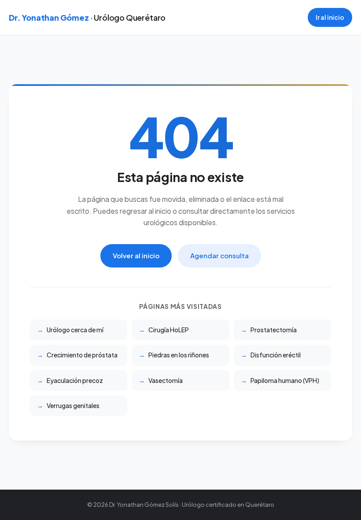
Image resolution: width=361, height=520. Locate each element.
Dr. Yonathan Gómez (87, 17)
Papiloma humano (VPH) (284, 380)
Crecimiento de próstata (82, 355)
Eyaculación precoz (75, 380)
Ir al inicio (330, 17)
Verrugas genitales (73, 405)
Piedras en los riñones (178, 355)
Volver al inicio (136, 255)
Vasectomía (165, 380)
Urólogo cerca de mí (75, 330)
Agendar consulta (219, 255)
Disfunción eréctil (275, 355)
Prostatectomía (273, 330)
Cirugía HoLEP (168, 330)
